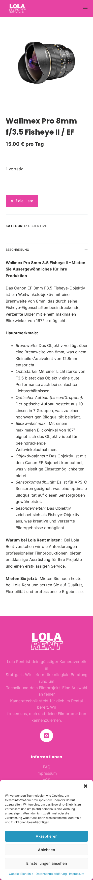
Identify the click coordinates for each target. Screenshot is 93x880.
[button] (85, 786)
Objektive (37, 226)
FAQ (46, 766)
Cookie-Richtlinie (21, 874)
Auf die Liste (22, 200)
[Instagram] (46, 735)
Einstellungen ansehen (46, 863)
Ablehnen (46, 849)
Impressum (76, 874)
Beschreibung (17, 249)
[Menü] (85, 8)
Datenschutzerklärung (51, 874)
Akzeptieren (47, 836)
